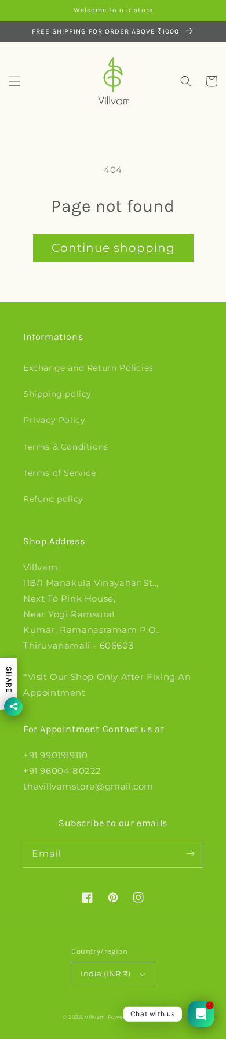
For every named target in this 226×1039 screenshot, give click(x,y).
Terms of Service (59, 473)
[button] (14, 81)
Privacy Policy (54, 420)
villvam (95, 1017)
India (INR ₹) (105, 973)
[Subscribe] (190, 854)
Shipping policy (57, 394)
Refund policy (53, 499)
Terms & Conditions (65, 446)
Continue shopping (113, 248)
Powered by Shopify (136, 1017)
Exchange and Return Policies (88, 368)
